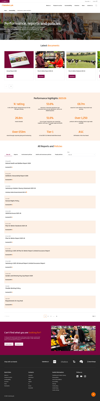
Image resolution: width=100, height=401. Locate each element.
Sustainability (12, 10)
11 (56, 316)
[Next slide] (11, 86)
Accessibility (55, 381)
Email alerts (7, 385)
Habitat (30, 381)
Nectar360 (30, 388)
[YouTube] (81, 376)
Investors (6, 381)
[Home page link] (23, 5)
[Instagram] (85, 376)
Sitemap (54, 383)
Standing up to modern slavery (59, 375)
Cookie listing (55, 388)
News (5, 383)
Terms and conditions (57, 379)
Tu (28, 383)
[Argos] (54, 361)
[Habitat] (64, 361)
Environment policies (27, 154)
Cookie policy (55, 385)
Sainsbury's (31, 377)
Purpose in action (8, 377)
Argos (29, 379)
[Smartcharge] (91, 361)
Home (5, 10)
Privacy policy (55, 377)
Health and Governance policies (43, 154)
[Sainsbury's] (45, 361)
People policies (59, 154)
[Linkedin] (77, 376)
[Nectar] (81, 361)
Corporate (30, 375)
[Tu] (74, 361)
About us (6, 375)
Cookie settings (55, 390)
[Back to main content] (93, 394)
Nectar (29, 385)
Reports (16, 154)
